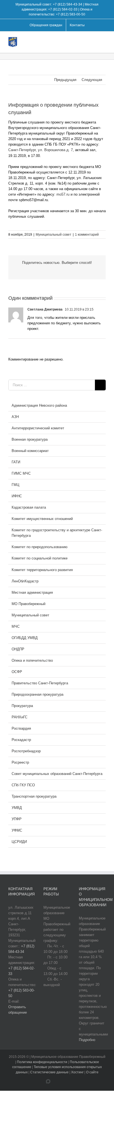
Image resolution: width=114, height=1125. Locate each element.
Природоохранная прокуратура (37, 694)
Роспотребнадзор (26, 751)
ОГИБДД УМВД (25, 638)
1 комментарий (87, 234)
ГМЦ (15, 485)
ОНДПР (18, 649)
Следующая (92, 80)
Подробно (87, 1040)
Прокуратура (22, 706)
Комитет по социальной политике (40, 558)
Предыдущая (65, 80)
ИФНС (17, 496)
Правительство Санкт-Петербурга (40, 683)
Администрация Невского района (39, 405)
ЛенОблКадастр (25, 581)
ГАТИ (16, 462)
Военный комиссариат (30, 451)
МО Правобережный (28, 604)
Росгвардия (21, 728)
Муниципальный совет (53, 234)
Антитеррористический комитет (38, 428)
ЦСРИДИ (19, 842)
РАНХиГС (19, 717)
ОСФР (17, 672)
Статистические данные (49, 1072)
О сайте (92, 1072)
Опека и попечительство (32, 660)
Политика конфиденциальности (42, 1062)
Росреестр (20, 762)
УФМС (17, 830)
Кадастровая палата (29, 507)
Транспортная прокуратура (34, 796)
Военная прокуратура (30, 439)
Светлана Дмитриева (45, 309)
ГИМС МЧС (21, 473)
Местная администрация (32, 592)
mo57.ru (62, 194)
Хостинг (77, 1072)
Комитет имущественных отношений (42, 519)
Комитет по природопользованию (40, 547)
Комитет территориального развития (42, 570)
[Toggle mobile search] (93, 41)
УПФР (17, 819)
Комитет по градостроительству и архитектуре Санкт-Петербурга (57, 533)
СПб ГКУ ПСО (23, 785)
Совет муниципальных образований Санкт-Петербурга (57, 774)
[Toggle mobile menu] (103, 41)
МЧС (16, 626)
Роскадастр (21, 740)
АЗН (15, 417)
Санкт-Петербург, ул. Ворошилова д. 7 (40, 150)
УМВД (17, 808)
